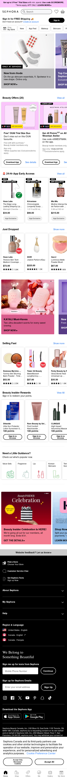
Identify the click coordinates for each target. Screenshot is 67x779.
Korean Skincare (52, 464)
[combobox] (36, 11)
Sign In (57, 20)
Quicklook (8, 188)
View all (61, 97)
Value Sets (7, 463)
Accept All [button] (49, 761)
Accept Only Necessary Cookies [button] (18, 762)
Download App (12, 162)
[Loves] (56, 11)
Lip (34, 463)
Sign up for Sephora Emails (16, 680)
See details (30, 162)
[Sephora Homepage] (10, 11)
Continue (48, 670)
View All (61, 392)
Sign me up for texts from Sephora (20, 664)
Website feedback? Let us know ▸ (33, 552)
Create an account (31, 21)
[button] (25, 753)
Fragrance (22, 463)
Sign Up (48, 687)
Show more (59, 229)
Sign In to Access (13, 437)
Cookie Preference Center (41, 753)
